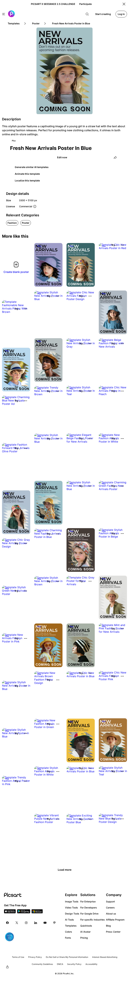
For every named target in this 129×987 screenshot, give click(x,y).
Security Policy (74, 964)
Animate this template (27, 173)
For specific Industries (92, 919)
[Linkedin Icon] (35, 922)
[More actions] (57, 282)
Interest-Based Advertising (104, 957)
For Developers (88, 907)
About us (111, 913)
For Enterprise (88, 901)
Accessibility (91, 964)
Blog (108, 925)
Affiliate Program (115, 919)
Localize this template (27, 180)
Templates (71, 925)
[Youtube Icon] (45, 922)
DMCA (60, 964)
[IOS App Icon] (10, 912)
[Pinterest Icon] (54, 922)
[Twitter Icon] (16, 922)
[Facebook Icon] (7, 922)
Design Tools (72, 913)
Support (110, 901)
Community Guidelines (42, 964)
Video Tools (71, 907)
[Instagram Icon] (26, 922)
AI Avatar (85, 931)
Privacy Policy (35, 957)
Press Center (113, 931)
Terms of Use (18, 957)
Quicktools (86, 925)
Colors (68, 931)
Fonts (68, 937)
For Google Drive (89, 913)
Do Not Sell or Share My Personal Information (67, 957)
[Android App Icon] (23, 912)
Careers (110, 907)
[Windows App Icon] (37, 912)
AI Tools (69, 919)
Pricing (84, 937)
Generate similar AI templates (32, 167)
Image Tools (71, 901)
